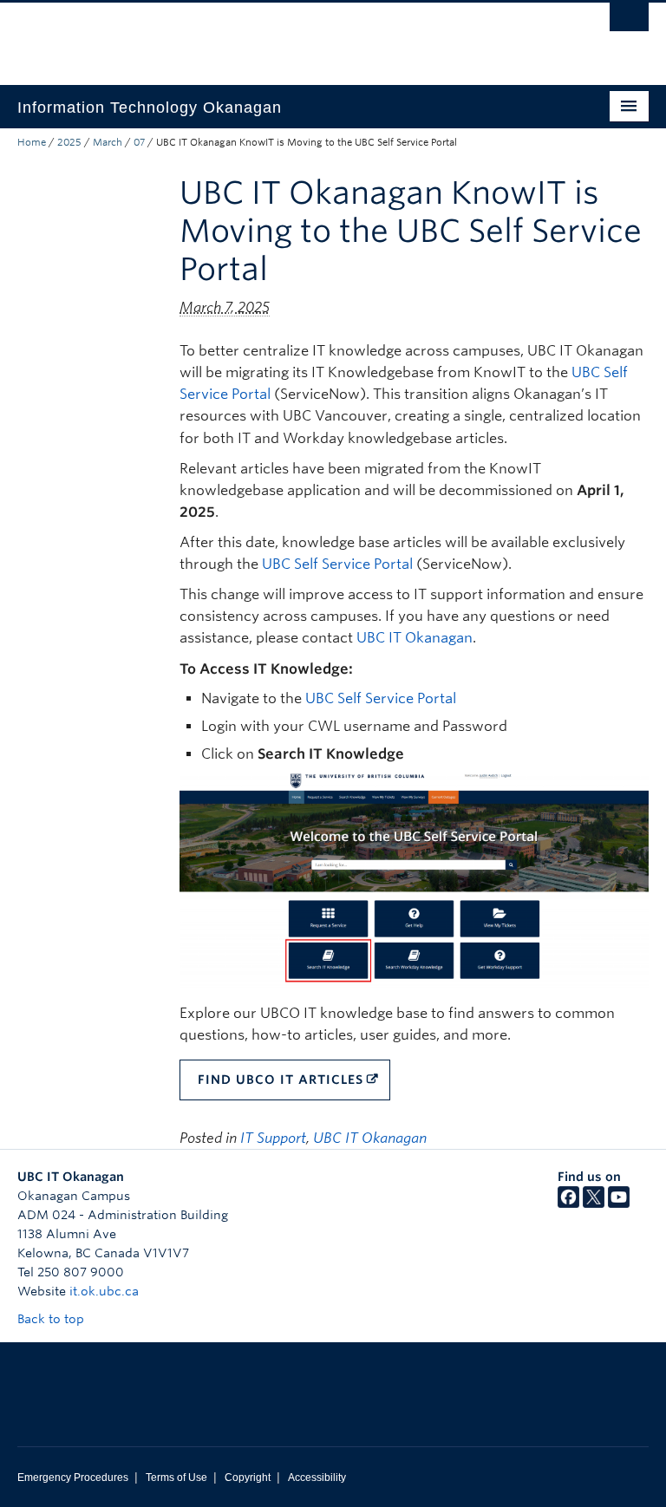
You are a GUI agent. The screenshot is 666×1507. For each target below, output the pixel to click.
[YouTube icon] (619, 1203)
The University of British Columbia (285, 35)
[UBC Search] (629, 22)
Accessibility (317, 1477)
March (107, 142)
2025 (69, 142)
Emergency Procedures (72, 1477)
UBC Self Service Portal (337, 564)
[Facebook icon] (568, 1203)
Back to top (52, 1319)
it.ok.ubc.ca (104, 1291)
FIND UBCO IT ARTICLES (280, 1079)
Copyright (248, 1477)
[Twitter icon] (593, 1203)
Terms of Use (176, 1477)
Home (31, 142)
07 (139, 142)
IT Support (273, 1138)
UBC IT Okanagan (414, 638)
